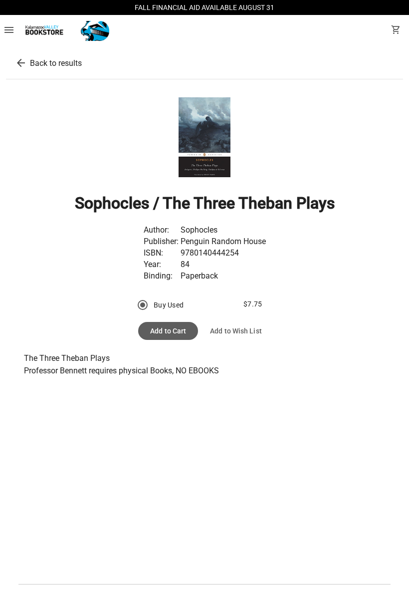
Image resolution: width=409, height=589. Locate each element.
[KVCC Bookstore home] (65, 31)
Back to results (56, 63)
